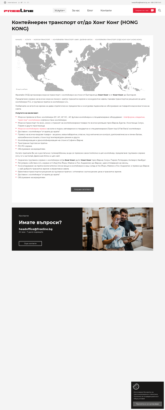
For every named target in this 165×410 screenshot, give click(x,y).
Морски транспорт (42, 39)
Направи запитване (82, 189)
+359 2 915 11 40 (155, 2)
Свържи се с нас (142, 10)
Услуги (28, 39)
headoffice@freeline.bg (139, 2)
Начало (18, 39)
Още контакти (30, 243)
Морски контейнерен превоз (32, 128)
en (25, 2)
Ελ (28, 2)
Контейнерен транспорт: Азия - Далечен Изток (73, 39)
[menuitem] (106, 72)
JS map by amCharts (21, 89)
